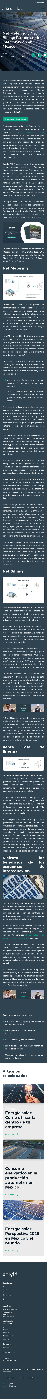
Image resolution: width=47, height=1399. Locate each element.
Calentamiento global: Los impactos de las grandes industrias (24, 1056)
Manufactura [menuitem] (7, 1312)
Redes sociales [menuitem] (9, 1336)
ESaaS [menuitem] (5, 1289)
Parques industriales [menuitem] (10, 1310)
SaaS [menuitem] (5, 1291)
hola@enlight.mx (9, 1352)
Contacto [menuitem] (7, 1344)
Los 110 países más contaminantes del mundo (22, 1032)
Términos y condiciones (29, 1378)
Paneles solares (23, 26)
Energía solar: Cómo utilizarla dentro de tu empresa (20, 1119)
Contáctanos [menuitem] (7, 1348)
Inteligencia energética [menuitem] (8, 1322)
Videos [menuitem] (5, 1330)
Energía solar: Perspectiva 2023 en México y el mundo (22, 1235)
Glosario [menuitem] (6, 1332)
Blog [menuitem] (4, 1327)
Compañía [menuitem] (7, 1295)
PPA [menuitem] (4, 1287)
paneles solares (34, 132)
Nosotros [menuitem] (6, 1299)
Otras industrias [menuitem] (8, 1317)
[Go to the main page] (12, 8)
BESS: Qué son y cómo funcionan (20, 1040)
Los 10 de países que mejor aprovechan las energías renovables (24, 1047)
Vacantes (6, 1358)
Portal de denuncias (10, 1360)
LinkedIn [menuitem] (6, 1340)
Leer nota (9, 1134)
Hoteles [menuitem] (5, 1314)
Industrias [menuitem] (7, 1306)
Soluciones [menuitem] (7, 1283)
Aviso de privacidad (10, 1378)
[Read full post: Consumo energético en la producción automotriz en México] (23, 1149)
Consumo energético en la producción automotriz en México (21, 1178)
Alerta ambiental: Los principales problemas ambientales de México (24, 1023)
